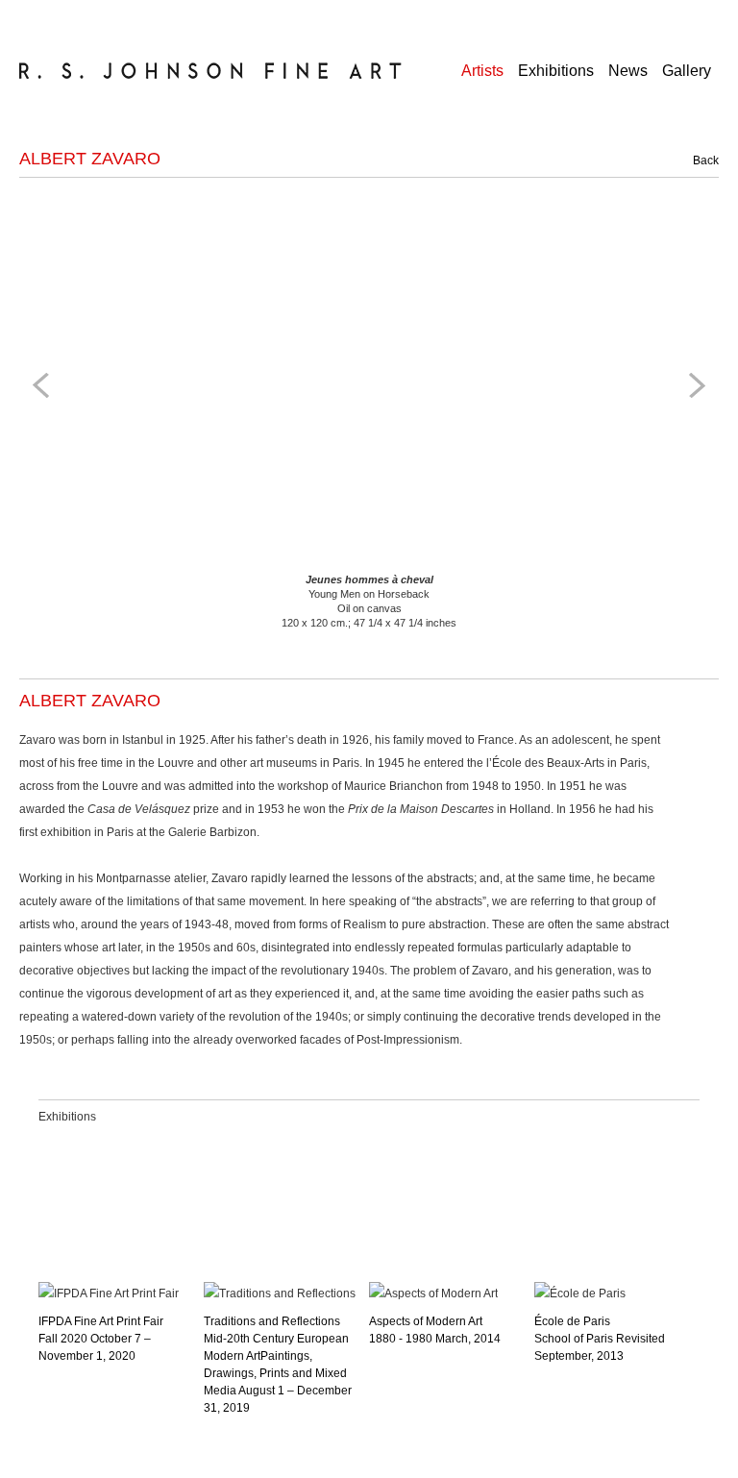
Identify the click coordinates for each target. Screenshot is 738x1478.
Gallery (686, 70)
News (628, 70)
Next (693, 385)
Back (695, 160)
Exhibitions (556, 70)
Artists (482, 70)
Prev (44, 385)
